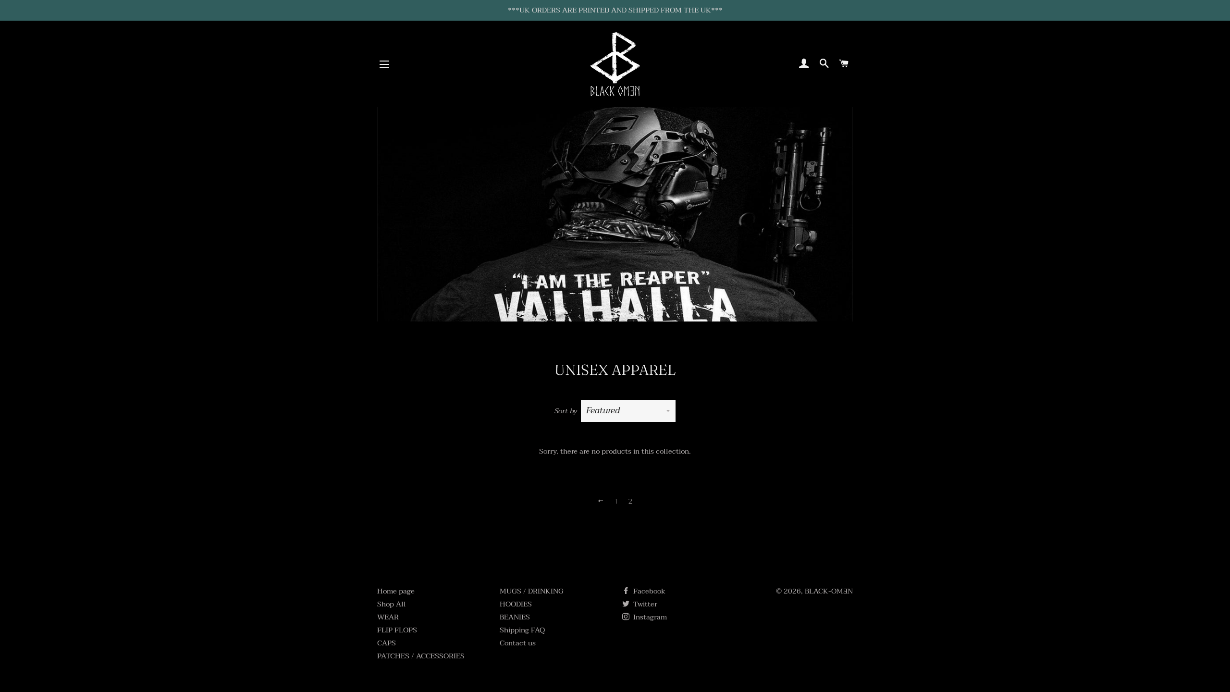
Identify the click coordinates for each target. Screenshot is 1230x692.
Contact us (518, 643)
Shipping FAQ (522, 630)
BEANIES (515, 617)
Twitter (644, 604)
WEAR (388, 617)
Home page (396, 591)
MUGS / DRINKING (532, 591)
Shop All (391, 604)
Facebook (648, 591)
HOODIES (516, 604)
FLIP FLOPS (397, 630)
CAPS (386, 643)
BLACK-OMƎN (829, 591)
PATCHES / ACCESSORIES (421, 656)
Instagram (649, 617)
